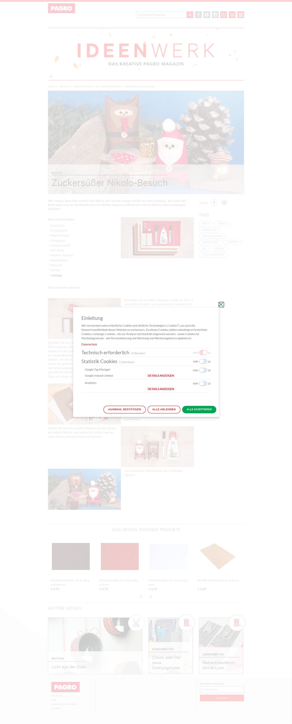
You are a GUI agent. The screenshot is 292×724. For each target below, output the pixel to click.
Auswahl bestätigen (124, 409)
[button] (179, 376)
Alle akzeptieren (199, 409)
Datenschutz (89, 344)
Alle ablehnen (164, 409)
